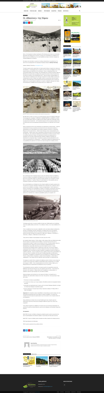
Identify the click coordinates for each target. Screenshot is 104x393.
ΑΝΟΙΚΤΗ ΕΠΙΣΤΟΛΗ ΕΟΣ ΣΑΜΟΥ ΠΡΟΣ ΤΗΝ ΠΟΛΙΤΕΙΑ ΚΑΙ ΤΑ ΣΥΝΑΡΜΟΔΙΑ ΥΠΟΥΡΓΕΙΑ (67, 77)
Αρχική (24, 13)
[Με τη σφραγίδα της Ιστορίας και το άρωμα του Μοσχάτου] (55, 360)
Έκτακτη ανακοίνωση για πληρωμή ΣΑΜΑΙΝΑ (31, 336)
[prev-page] (23, 368)
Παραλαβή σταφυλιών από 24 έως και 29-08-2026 (67, 55)
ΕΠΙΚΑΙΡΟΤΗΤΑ (49, 0)
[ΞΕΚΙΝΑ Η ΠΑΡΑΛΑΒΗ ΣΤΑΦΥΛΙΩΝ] (77, 71)
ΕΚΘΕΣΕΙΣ (40, 10)
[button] (79, 11)
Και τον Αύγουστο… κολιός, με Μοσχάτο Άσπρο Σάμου (76, 55)
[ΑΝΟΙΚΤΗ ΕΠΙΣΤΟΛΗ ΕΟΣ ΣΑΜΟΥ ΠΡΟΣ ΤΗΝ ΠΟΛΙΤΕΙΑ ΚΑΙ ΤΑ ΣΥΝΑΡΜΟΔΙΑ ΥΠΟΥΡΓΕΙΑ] (67, 71)
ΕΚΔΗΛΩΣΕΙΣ (65, 106)
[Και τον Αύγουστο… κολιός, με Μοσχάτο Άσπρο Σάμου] (77, 51)
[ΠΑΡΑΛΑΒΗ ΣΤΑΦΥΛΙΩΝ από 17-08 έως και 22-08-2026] (67, 61)
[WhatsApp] (32, 23)
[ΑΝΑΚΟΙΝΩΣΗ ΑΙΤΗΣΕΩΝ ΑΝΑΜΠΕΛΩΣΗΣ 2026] (77, 94)
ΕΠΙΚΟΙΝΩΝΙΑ (54, 0)
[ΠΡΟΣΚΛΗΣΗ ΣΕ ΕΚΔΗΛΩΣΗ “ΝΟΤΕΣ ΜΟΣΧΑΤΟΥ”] (29, 360)
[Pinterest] (29, 23)
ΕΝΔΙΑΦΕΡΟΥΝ (28, 13)
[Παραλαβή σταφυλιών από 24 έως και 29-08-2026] (67, 51)
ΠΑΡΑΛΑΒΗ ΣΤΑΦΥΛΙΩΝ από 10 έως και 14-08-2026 (77, 66)
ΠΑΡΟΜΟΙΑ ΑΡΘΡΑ (27, 354)
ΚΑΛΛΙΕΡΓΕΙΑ (53, 10)
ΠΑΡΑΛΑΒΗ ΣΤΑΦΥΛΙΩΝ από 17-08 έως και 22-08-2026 (67, 66)
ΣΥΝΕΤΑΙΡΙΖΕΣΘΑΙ (43, 0)
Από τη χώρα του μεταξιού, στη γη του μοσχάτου (76, 88)
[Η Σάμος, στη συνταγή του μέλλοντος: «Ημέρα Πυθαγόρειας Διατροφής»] (67, 104)
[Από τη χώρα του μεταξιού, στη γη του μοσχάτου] (42, 360)
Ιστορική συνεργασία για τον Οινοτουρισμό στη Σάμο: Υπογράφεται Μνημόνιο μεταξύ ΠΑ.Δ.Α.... (77, 109)
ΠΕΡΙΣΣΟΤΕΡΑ (33, 354)
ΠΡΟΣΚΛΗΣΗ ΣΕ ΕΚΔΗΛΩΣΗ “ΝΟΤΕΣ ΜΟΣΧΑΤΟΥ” (66, 88)
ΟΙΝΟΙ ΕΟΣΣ (26, 10)
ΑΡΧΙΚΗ (34, 0)
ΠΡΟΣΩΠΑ (60, 10)
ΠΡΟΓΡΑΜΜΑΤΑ (47, 10)
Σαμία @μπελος (26, 20)
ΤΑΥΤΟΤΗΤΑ (37, 0)
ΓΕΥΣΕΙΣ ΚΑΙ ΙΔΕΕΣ (33, 10)
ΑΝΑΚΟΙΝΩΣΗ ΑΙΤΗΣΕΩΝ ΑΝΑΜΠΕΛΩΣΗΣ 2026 (76, 98)
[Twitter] (27, 23)
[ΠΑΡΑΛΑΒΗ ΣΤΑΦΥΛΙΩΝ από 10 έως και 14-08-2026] (77, 61)
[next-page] (25, 368)
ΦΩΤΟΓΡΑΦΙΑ (65, 10)
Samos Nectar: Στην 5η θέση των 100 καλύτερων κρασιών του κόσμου (54, 337)
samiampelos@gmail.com (47, 386)
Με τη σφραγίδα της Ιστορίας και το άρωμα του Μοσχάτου (67, 98)
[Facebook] (80, 1)
